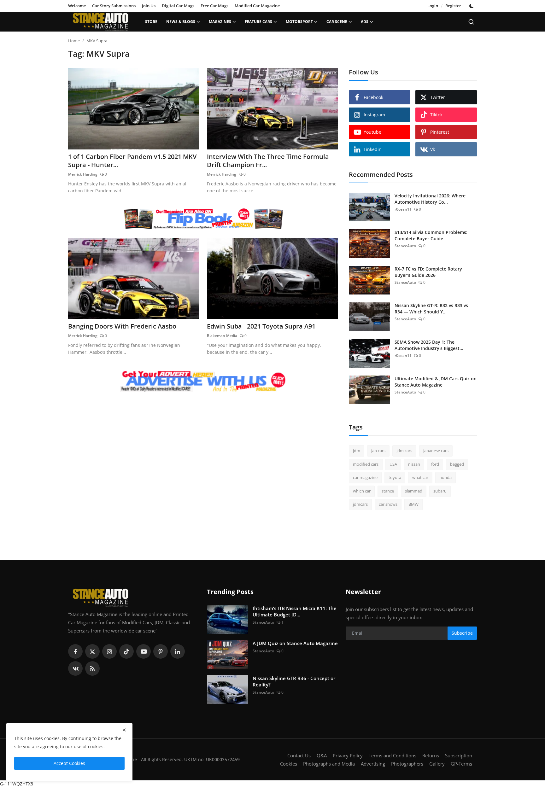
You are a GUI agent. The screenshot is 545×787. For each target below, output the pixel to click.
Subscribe (462, 633)
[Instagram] (109, 651)
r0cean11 (403, 209)
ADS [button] (364, 21)
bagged (457, 464)
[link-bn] (203, 218)
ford (435, 464)
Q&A (322, 755)
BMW (413, 504)
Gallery (437, 764)
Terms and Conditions (392, 755)
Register (453, 6)
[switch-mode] (472, 6)
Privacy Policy (348, 755)
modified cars (365, 464)
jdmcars (360, 504)
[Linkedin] (177, 651)
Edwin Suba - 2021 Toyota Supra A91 (261, 326)
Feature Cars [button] (258, 21)
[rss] (92, 668)
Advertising (373, 764)
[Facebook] (75, 651)
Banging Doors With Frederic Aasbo (122, 326)
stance (388, 491)
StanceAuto (405, 245)
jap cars (378, 450)
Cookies (288, 764)
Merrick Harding (82, 174)
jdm (356, 450)
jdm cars (404, 450)
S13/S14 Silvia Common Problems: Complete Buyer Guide (431, 235)
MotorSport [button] (299, 21)
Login (432, 6)
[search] (471, 21)
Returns (430, 755)
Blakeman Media (222, 335)
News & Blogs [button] (180, 21)
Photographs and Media (329, 764)
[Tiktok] (126, 651)
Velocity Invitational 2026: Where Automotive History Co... (430, 199)
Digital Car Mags (178, 6)
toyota (395, 477)
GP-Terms (461, 764)
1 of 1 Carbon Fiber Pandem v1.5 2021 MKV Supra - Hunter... (132, 161)
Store (151, 21)
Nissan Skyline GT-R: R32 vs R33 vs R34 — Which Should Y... (431, 308)
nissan (414, 464)
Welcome (77, 6)
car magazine (365, 477)
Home (74, 41)
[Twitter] (92, 651)
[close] (124, 729)
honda (445, 477)
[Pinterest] (160, 651)
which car (362, 491)
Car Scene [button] (336, 21)
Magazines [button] (220, 21)
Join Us (148, 6)
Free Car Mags (214, 6)
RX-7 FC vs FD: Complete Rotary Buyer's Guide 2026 (428, 272)
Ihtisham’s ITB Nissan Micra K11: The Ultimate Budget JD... (295, 611)
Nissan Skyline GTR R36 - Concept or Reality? (294, 681)
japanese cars (435, 450)
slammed (413, 491)
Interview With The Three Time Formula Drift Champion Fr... (268, 161)
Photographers (407, 764)
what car (420, 477)
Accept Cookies (69, 763)
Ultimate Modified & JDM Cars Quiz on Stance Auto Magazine (436, 382)
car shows (388, 504)
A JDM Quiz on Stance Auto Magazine (295, 643)
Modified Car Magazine (257, 6)
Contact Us (299, 755)
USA (393, 464)
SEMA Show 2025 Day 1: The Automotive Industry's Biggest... (429, 345)
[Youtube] (143, 651)
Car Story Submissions (114, 6)
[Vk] (75, 668)
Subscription (458, 755)
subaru (440, 491)
